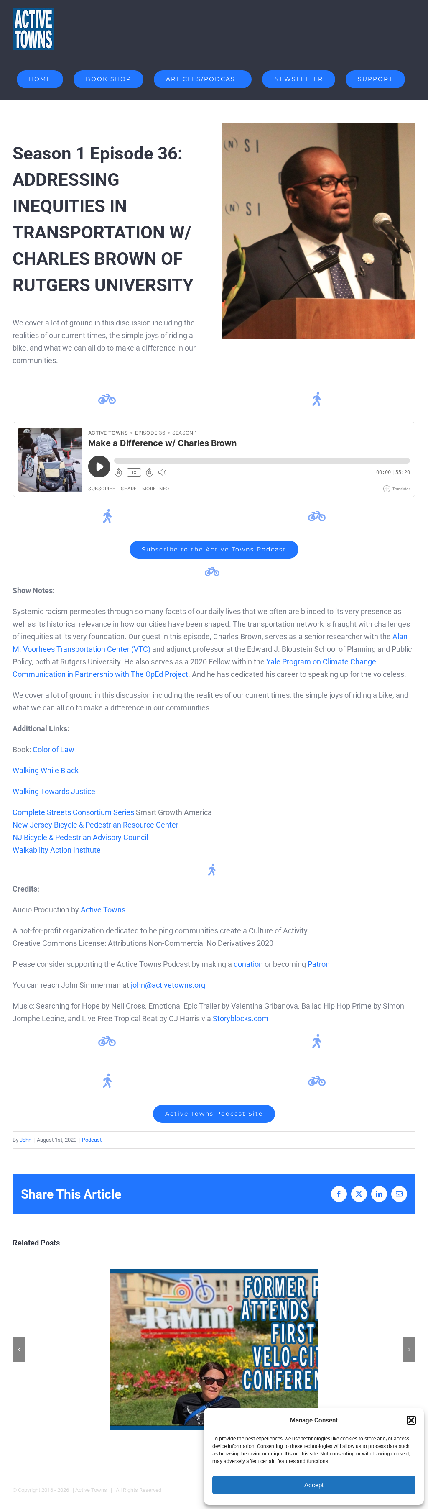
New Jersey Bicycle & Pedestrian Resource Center (95, 824)
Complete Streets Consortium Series (73, 812)
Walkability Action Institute (57, 849)
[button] (411, 1420)
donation (248, 964)
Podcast (92, 1140)
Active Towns (103, 909)
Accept (314, 1485)
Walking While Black (46, 770)
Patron (319, 964)
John (25, 1140)
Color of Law (53, 749)
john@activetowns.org (168, 985)
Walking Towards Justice (54, 791)
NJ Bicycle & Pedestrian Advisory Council (80, 837)
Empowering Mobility (214, 1349)
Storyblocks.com (240, 1018)
